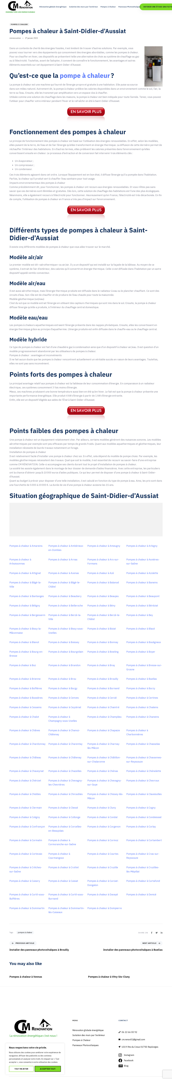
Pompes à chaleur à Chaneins (142, 716)
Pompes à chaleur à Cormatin (25, 840)
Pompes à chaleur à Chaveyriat (26, 771)
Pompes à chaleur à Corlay (141, 826)
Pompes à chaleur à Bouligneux (143, 642)
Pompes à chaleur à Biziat (101, 628)
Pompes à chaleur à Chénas (102, 771)
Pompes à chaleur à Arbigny (141, 545)
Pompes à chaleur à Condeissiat (144, 817)
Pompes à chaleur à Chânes (24, 730)
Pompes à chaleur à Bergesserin (27, 615)
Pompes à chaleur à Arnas (62, 559)
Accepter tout (47, 1069)
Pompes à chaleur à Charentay (65, 743)
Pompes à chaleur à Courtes (102, 853)
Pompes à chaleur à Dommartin (26, 908)
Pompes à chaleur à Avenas (63, 573)
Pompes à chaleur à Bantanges (26, 596)
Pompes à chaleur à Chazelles (64, 771)
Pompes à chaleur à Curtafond (143, 880)
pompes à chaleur (19, 24)
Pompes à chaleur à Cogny (140, 807)
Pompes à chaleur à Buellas (141, 678)
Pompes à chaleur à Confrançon (27, 826)
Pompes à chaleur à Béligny (24, 605)
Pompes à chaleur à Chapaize (103, 730)
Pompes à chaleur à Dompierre (104, 908)
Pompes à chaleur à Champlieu (104, 716)
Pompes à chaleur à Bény (101, 605)
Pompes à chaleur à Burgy (62, 688)
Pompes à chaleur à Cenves (63, 697)
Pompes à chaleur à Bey (139, 615)
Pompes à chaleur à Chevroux (142, 780)
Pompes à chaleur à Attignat (25, 573)
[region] (34, 1059)
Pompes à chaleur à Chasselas (143, 743)
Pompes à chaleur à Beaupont (143, 596)
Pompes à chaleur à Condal (102, 817)
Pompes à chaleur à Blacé (140, 628)
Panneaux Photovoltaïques (129, 7)
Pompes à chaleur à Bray (101, 665)
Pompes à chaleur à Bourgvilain (65, 651)
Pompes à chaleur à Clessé (63, 807)
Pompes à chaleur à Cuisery (24, 880)
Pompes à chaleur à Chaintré (103, 707)
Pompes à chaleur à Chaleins (142, 707)
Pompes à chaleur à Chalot (24, 716)
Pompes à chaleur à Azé (100, 573)
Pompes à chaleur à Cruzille (102, 867)
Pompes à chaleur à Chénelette (143, 771)
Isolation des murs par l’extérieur (83, 7)
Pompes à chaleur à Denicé (141, 894)
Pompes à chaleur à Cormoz (102, 840)
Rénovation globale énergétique (53, 7)
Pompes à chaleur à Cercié (102, 697)
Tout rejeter (21, 1069)
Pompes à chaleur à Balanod (103, 582)
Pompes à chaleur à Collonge (64, 817)
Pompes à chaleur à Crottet (63, 867)
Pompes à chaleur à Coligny (24, 817)
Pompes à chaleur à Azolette (142, 573)
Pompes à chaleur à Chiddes (25, 794)
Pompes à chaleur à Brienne (25, 678)
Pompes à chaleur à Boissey (63, 642)
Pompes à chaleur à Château (25, 757)
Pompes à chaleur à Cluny (101, 807)
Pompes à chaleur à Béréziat (142, 605)
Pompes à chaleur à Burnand (103, 688)
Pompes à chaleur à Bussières (26, 697)
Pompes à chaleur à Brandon (64, 665)
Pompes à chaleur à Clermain (25, 807)
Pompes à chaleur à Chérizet (25, 780)
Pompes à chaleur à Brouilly (102, 678)
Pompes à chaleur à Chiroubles (65, 794)
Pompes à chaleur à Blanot (24, 642)
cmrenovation (15, 38)
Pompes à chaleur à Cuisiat (63, 880)
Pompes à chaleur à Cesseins (25, 707)
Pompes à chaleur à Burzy (140, 688)
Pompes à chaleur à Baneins (142, 582)
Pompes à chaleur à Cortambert (144, 840)
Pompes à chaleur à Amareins (25, 545)
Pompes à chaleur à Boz (22, 665)
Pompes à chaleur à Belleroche (65, 605)
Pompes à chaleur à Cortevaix (25, 853)
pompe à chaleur (85, 75)
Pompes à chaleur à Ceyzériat (64, 707)
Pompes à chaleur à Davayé (102, 894)
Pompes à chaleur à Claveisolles (144, 794)
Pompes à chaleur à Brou (62, 678)
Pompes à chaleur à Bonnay (102, 642)
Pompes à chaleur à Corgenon (104, 826)
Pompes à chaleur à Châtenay (64, 757)
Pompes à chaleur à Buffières (25, 688)
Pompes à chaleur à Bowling (103, 651)
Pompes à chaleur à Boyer (140, 651)
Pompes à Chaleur (108, 7)
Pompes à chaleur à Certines (142, 697)
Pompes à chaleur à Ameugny (103, 545)
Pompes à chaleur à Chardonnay (27, 743)
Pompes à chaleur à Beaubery (64, 596)
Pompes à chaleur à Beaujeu (103, 596)
